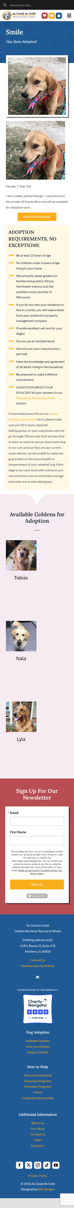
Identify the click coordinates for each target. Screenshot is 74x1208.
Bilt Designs (46, 1189)
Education (38, 1145)
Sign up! (37, 884)
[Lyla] (21, 704)
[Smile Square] (37, 59)
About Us (37, 1123)
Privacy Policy (37, 1175)
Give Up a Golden (38, 1046)
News (38, 1140)
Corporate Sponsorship (38, 1098)
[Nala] (21, 623)
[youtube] (55, 1165)
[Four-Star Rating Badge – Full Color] (37, 996)
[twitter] (28, 1165)
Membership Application (38, 966)
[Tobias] (21, 543)
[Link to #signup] (52, 16)
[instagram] (37, 1165)
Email (14, 812)
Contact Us (37, 960)
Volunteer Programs (38, 1086)
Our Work (38, 1128)
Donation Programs (37, 1081)
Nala (21, 658)
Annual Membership (38, 1075)
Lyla (21, 739)
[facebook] (19, 1165)
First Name (18, 832)
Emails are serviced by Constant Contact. (38, 870)
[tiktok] (46, 1165)
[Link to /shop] (59, 16)
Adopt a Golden (38, 1052)
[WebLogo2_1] (19, 12)
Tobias (21, 578)
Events (37, 1092)
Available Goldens (37, 1041)
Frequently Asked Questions (35, 398)
